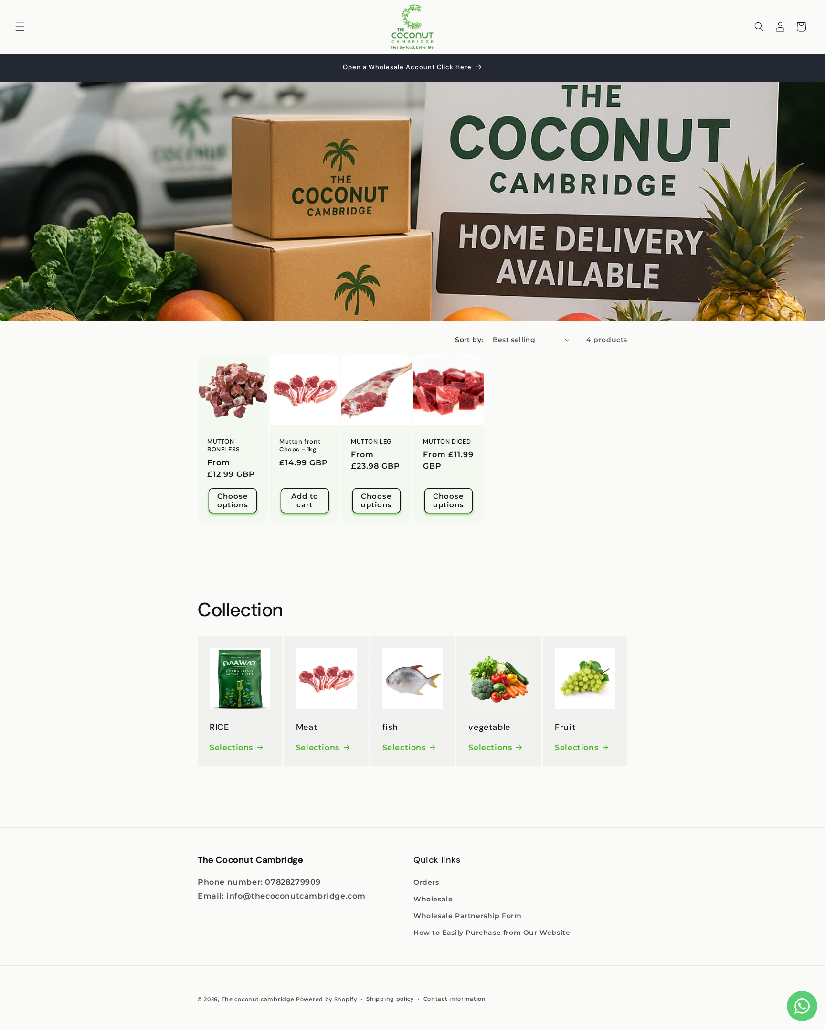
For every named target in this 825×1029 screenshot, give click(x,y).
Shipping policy (390, 999)
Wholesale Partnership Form (467, 915)
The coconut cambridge (258, 999)
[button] (20, 26)
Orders (426, 882)
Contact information (454, 999)
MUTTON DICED (447, 441)
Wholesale (433, 899)
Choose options (232, 500)
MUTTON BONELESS (223, 445)
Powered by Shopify (326, 999)
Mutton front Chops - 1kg (299, 445)
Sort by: (469, 339)
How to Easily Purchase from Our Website (491, 932)
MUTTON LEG (371, 441)
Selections (231, 747)
